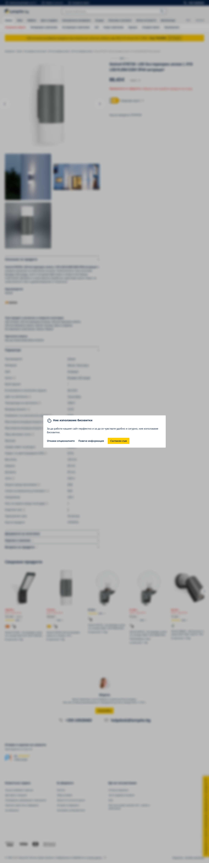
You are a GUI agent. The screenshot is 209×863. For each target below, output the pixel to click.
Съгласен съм (118, 441)
